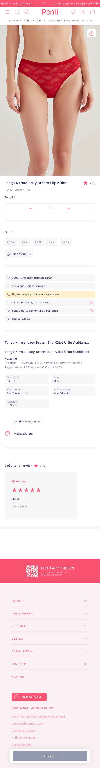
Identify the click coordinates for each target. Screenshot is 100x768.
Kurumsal (19, 626)
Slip (39, 20)
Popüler (18, 601)
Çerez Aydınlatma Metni (28, 723)
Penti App (19, 664)
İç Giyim (13, 20)
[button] (47, 171)
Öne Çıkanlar (22, 613)
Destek (17, 638)
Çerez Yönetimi (21, 744)
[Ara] (17, 12)
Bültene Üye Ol (31, 696)
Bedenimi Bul (22, 254)
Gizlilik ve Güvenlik (24, 730)
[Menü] (7, 12)
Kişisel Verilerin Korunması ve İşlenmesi (38, 716)
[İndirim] (27, 12)
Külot (27, 20)
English (18, 677)
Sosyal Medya (22, 651)
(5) (92, 183)
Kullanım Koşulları (24, 737)
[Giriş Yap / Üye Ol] (83, 12)
